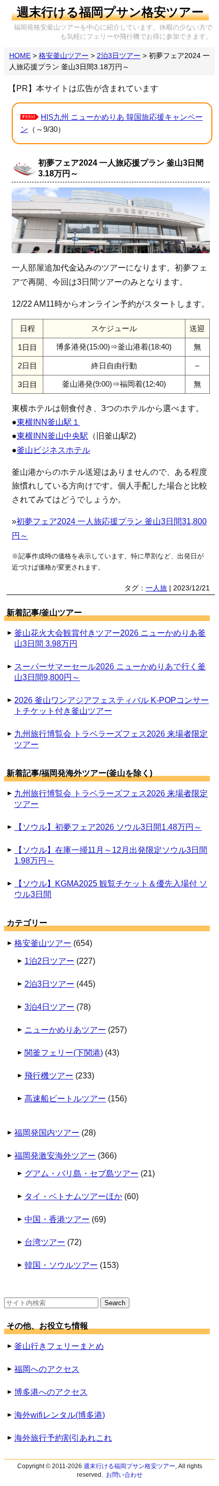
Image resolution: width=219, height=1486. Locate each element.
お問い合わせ (124, 1474)
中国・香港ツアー (57, 1219)
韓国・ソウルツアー (61, 1265)
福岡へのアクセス (46, 1369)
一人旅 (156, 588)
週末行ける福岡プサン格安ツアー (110, 12)
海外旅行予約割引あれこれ (63, 1438)
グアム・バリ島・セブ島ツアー (81, 1173)
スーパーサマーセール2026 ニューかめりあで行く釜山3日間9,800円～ (110, 672)
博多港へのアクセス (51, 1392)
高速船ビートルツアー (65, 1098)
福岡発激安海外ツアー (55, 1155)
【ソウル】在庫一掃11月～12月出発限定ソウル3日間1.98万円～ (110, 855)
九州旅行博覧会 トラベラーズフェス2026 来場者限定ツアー (111, 739)
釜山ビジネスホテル (53, 450)
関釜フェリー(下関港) (63, 1052)
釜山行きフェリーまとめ (59, 1346)
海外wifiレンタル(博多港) (59, 1415)
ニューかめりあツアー (65, 1029)
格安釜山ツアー (42, 943)
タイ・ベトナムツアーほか (73, 1196)
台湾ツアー (44, 1242)
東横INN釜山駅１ (48, 422)
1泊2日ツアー (49, 961)
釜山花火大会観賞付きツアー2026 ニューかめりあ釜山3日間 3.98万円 (110, 638)
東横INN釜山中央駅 (52, 435)
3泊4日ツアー (49, 1007)
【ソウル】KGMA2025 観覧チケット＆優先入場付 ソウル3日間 (110, 889)
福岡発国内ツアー (46, 1132)
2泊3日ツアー (49, 984)
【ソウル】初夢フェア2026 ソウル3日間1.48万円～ (108, 827)
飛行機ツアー (48, 1075)
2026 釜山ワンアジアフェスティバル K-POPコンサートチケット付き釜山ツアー (111, 705)
